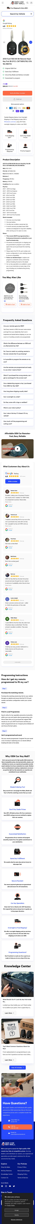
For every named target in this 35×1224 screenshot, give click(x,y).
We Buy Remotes (6, 1171)
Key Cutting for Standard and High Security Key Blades (24, 297)
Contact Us (4, 1178)
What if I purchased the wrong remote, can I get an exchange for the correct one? (17, 376)
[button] (3, 3)
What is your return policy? (12, 408)
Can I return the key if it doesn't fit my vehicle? (16, 414)
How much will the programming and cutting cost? (15, 422)
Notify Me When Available (17, 93)
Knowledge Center (7, 1174)
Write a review (12, 481)
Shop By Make (5, 1167)
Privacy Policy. (11, 1205)
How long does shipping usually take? (16, 391)
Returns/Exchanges (24, 1171)
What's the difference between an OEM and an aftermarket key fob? (17, 344)
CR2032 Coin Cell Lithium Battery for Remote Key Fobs (8, 297)
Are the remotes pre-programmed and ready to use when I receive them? (17, 368)
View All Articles (16, 1067)
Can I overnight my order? (12, 397)
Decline (17, 1215)
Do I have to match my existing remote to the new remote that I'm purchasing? (17, 352)
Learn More (8, 1013)
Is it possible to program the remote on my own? (17, 360)
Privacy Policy (22, 1167)
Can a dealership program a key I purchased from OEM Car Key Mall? (17, 384)
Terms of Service (23, 1178)
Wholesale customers (10, 122)
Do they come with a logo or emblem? (15, 402)
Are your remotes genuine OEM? (14, 326)
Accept (17, 1210)
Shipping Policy (22, 1174)
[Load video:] (17, 448)
